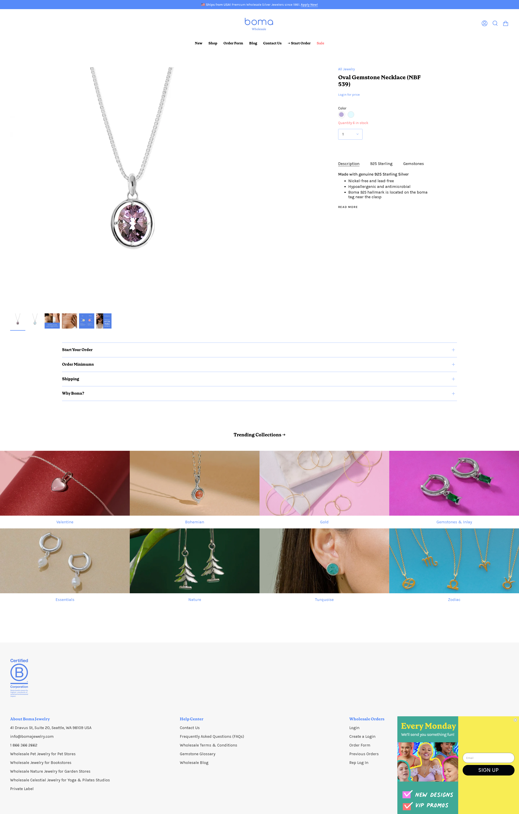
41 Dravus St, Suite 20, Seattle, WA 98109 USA (50, 727)
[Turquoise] (324, 560)
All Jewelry (346, 69)
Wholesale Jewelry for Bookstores (40, 762)
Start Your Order (77, 349)
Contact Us (190, 727)
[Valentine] (65, 483)
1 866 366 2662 (23, 745)
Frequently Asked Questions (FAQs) (212, 736)
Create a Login (362, 736)
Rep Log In (358, 762)
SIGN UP (488, 770)
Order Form (359, 745)
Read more (348, 207)
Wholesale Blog (194, 762)
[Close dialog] (515, 720)
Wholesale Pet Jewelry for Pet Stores (43, 754)
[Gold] (324, 483)
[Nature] (195, 560)
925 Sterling (381, 163)
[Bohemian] (195, 483)
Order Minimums (78, 364)
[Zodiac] (454, 560)
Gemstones (413, 163)
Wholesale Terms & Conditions (208, 745)
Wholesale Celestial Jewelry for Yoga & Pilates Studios (60, 780)
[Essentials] (65, 560)
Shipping (70, 378)
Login (354, 727)
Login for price (349, 94)
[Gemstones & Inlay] (454, 483)
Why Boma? (73, 393)
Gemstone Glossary (197, 754)
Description (348, 163)
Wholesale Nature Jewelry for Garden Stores (50, 771)
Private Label (22, 788)
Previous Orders (364, 754)
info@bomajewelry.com (32, 736)
